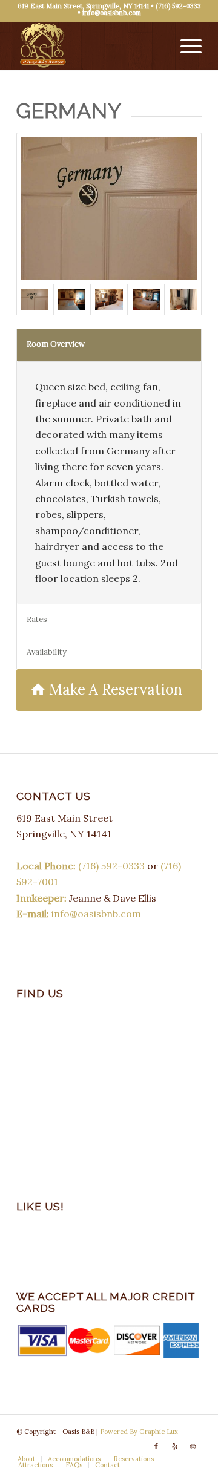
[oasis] (90, 45)
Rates (37, 619)
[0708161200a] (71, 300)
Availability (47, 652)
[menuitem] (185, 45)
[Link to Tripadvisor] (192, 1446)
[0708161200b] (108, 300)
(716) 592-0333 (178, 6)
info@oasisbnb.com (111, 12)
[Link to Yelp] (174, 1446)
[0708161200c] (183, 300)
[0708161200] (146, 300)
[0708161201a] (109, 208)
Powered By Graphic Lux (139, 1431)
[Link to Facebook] (156, 1446)
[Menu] (185, 45)
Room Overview (56, 344)
